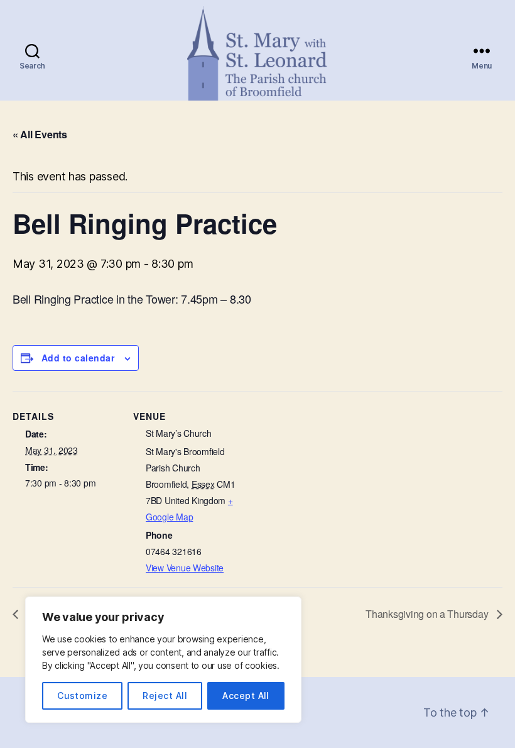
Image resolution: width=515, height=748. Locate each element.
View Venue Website (185, 567)
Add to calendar (77, 357)
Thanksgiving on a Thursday (428, 614)
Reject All (165, 695)
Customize (82, 695)
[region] (163, 660)
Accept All (245, 695)
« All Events (40, 134)
